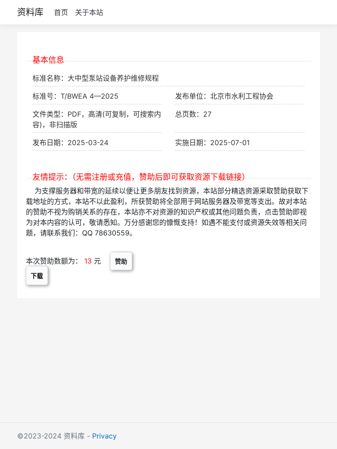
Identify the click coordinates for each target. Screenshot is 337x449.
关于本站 (89, 12)
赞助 (121, 261)
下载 (37, 275)
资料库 (30, 12)
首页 (61, 12)
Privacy (104, 435)
